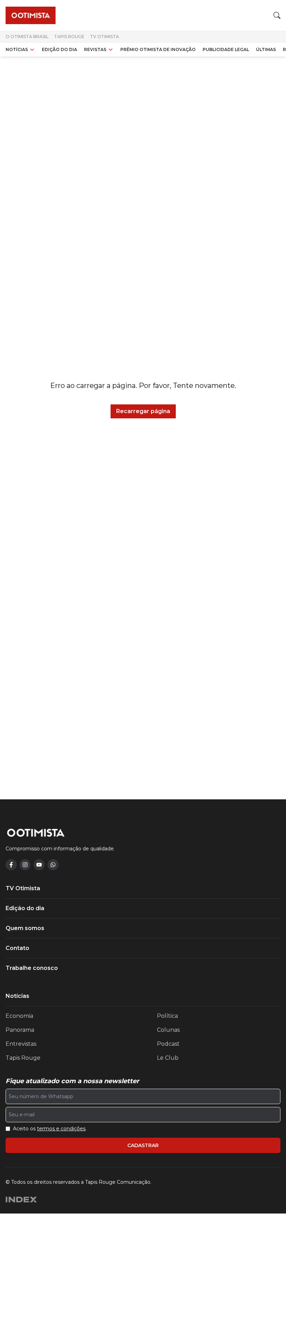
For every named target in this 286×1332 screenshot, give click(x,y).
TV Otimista (104, 36)
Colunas (168, 1030)
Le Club (168, 1057)
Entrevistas (21, 1044)
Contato (17, 948)
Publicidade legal (226, 49)
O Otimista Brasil (27, 36)
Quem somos (25, 928)
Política (167, 1016)
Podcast (168, 1044)
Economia (19, 1016)
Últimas (266, 49)
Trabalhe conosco (32, 968)
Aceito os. (49, 1128)
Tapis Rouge (69, 36)
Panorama (20, 1030)
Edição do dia (59, 49)
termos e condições (61, 1128)
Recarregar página (143, 411)
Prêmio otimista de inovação (158, 49)
